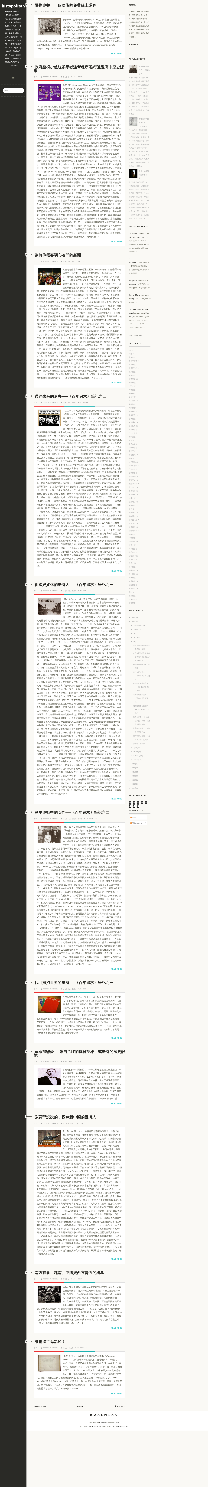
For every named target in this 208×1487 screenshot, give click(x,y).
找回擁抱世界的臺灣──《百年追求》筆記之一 (74, 982)
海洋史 (131, 505)
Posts (134, 817)
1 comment (77, 77)
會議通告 (132, 476)
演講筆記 (132, 513)
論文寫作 (132, 556)
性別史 (131, 433)
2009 (133, 780)
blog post (134, 298)
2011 (133, 772)
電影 (130, 592)
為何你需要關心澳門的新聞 (58, 255)
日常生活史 (67, 11)
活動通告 (132, 502)
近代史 (131, 578)
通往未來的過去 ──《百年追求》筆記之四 (70, 396)
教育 (130, 440)
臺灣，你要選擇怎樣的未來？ (144, 174)
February (136, 756)
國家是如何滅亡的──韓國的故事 (144, 70)
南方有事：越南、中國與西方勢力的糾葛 (69, 1272)
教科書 (131, 437)
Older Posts (119, 1406)
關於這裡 (132, 588)
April (135, 748)
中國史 (131, 364)
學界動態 (132, 415)
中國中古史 (133, 361)
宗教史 (131, 419)
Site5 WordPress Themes (93, 1426)
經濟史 (131, 545)
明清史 (131, 473)
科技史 (131, 538)
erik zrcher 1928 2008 (136, 237)
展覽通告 (132, 422)
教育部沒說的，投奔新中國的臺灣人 (65, 1117)
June (135, 637)
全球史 (131, 383)
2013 (133, 764)
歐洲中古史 (133, 484)
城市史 (131, 408)
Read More (116, 53)
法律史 (131, 498)
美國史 (131, 549)
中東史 (131, 372)
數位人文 (132, 444)
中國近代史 (133, 368)
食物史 (131, 603)
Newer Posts (40, 1406)
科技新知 (132, 541)
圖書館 (131, 404)
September (137, 625)
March (135, 752)
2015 (133, 617)
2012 (133, 768)
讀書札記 (132, 559)
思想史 (131, 429)
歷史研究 (132, 494)
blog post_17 (133, 284)
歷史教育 (75, 11)
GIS (130, 350)
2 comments (96, 11)
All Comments (137, 823)
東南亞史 (66, 1279)
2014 (133, 621)
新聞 (130, 458)
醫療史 (131, 585)
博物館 (131, 390)
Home (13, 77)
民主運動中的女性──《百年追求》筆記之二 (72, 812)
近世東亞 (132, 574)
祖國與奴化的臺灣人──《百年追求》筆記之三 (74, 584)
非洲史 (131, 596)
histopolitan (13, 6)
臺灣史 (74, 403)
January (136, 760)
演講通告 (132, 516)
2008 (133, 784)
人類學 (131, 375)
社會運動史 (67, 261)
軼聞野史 (132, 570)
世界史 (131, 357)
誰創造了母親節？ (50, 1341)
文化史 (71, 1348)
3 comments (79, 261)
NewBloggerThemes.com (120, 1426)
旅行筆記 (132, 462)
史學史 (131, 397)
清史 (130, 509)
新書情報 (132, 455)
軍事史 (131, 567)
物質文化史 (83, 11)
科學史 (131, 534)
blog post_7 (133, 262)
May (135, 641)
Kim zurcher (133, 233)
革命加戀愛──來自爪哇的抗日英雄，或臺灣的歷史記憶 (79, 1053)
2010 (133, 776)
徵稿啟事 (132, 426)
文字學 (131, 451)
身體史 (131, 563)
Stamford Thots (134, 295)
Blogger (117, 1423)
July (135, 633)
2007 (133, 788)
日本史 (131, 469)
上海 (130, 354)
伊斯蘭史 (132, 379)
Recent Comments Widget (135, 335)
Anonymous (133, 259)
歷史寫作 (132, 487)
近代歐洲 (132, 581)
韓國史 (131, 599)
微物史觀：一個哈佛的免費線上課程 (65, 5)
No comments (86, 591)
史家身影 (132, 401)
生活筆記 (132, 523)
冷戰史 (131, 386)
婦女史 (65, 819)
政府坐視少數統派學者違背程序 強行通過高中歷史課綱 (79, 69)
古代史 (131, 393)
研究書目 (132, 527)
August (136, 629)
